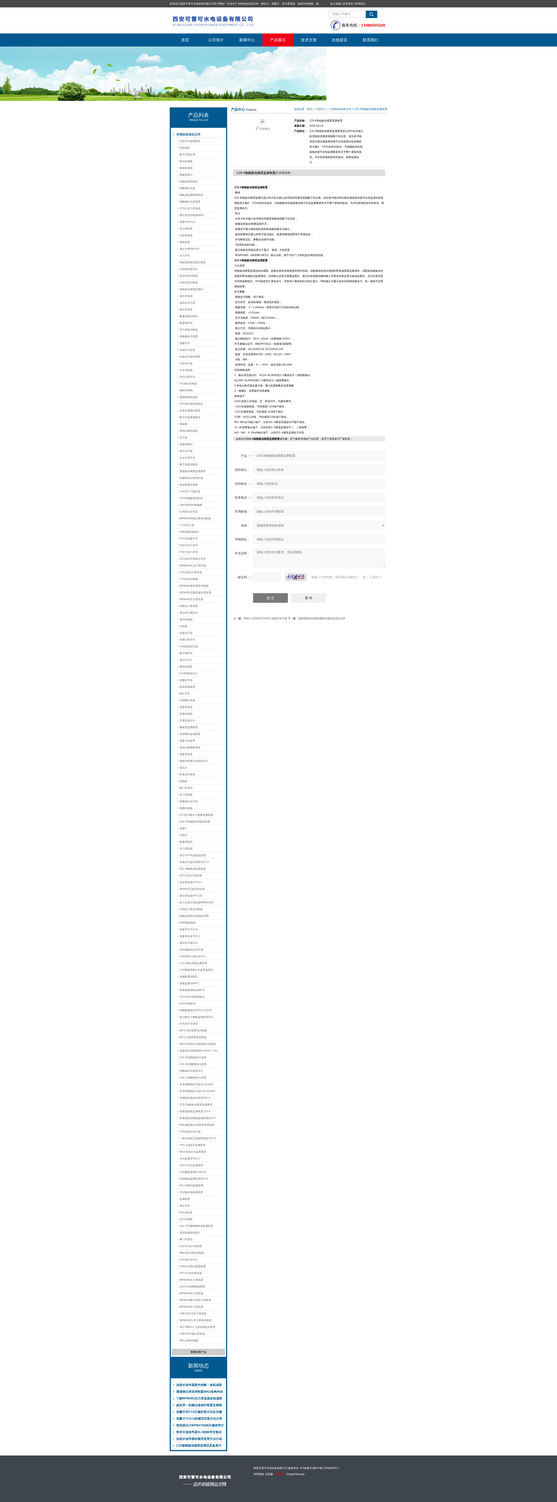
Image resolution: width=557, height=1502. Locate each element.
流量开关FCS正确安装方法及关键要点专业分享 (199, 1412)
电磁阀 (183, 424)
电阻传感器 (186, 808)
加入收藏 (335, 3)
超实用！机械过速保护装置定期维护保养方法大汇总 (199, 1406)
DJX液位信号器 (189, 511)
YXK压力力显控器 (190, 491)
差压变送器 (186, 296)
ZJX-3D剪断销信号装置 (193, 1064)
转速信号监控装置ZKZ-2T (194, 862)
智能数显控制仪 (189, 976)
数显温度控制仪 (189, 316)
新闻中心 (247, 40)
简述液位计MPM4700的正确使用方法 (200, 1426)
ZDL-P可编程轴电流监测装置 (196, 1225)
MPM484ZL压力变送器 (193, 565)
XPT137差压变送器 (191, 1273)
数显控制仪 (186, 841)
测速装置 (185, 242)
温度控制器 (186, 713)
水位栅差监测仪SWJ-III (193, 1172)
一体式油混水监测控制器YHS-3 (198, 1138)
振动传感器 (186, 161)
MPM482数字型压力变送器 (195, 1300)
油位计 (183, 767)
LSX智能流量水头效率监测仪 (196, 969)
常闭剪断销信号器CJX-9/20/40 (197, 1091)
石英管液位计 (187, 720)
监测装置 (185, 1199)
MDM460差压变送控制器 (194, 585)
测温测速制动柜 (189, 397)
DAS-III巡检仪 (188, 1003)
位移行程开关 (187, 639)
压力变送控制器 (189, 329)
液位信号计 (186, 659)
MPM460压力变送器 (191, 599)
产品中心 (320, 109)
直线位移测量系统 (190, 747)
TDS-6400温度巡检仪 (192, 996)
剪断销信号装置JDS (191, 1070)
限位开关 (185, 693)
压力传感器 (186, 1219)
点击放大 (265, 128)
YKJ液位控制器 (188, 383)
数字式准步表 (187, 154)
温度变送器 (186, 707)
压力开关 (185, 255)
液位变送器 (186, 309)
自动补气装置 (187, 349)
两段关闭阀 (186, 390)
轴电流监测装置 (189, 727)
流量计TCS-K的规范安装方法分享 (199, 1418)
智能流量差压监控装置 (193, 262)
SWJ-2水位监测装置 (191, 1165)
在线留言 (339, 40)
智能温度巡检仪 (189, 181)
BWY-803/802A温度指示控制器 (198, 1044)
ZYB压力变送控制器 (191, 909)
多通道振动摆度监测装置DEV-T (198, 1118)
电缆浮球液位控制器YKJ (194, 761)
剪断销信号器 (187, 188)
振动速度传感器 (189, 484)
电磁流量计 (186, 174)
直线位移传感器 (189, 430)
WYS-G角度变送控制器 (193, 1037)
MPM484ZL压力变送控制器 (195, 1320)
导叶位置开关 (187, 376)
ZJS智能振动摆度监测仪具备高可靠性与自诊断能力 (198, 1446)
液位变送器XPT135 (191, 895)
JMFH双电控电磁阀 (191, 504)
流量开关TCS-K (189, 929)
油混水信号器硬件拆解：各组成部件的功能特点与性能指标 (199, 1385)
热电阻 (183, 781)
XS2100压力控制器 (191, 1246)
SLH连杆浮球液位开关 (193, 558)
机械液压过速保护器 (191, 478)
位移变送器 (186, 235)
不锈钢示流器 (187, 700)
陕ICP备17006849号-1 (326, 1468)
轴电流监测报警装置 (191, 194)
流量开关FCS (187, 221)
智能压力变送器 (189, 606)
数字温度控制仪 (189, 464)
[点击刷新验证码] (296, 577)
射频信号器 (186, 680)
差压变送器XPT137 (191, 882)
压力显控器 (186, 228)
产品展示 (278, 40)
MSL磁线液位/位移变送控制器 (197, 1124)
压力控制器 (186, 794)
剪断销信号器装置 (190, 201)
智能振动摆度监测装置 (193, 471)
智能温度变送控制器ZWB (194, 916)
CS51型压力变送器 (191, 572)
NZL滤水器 (186, 1212)
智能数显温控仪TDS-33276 (195, 1010)
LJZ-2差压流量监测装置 (193, 963)
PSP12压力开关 (189, 545)
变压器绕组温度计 (190, 1232)
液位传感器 (186, 619)
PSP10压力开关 (189, 552)
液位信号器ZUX (189, 942)
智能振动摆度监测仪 (191, 289)
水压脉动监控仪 (189, 269)
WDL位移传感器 (189, 1340)
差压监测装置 (187, 686)
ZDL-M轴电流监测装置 (193, 868)
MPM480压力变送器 (191, 1293)
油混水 (183, 835)
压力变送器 (186, 848)
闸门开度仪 (186, 1239)
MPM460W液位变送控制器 (195, 518)
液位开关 (185, 1205)
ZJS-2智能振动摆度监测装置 (196, 1104)
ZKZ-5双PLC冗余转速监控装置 (197, 1327)
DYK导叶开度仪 (189, 1023)
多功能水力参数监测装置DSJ (196, 1017)
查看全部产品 (198, 1352)
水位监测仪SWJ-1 (190, 1158)
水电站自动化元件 (188, 134)
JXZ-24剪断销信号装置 (193, 1077)
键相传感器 (186, 168)
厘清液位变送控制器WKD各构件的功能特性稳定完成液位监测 (199, 1392)
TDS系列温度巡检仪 (191, 403)
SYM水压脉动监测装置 (193, 1266)
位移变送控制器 (189, 282)
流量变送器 (186, 754)
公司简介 (216, 40)
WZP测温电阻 (188, 922)
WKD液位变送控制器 (192, 1252)
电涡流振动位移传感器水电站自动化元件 (321, 618)
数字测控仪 (186, 653)
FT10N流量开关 (189, 538)
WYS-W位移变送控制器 (193, 1030)
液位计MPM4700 (190, 248)
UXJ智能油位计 (189, 673)
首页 (185, 40)
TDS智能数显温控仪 (191, 498)
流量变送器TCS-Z (190, 936)
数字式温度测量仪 (190, 417)
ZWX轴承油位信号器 (191, 949)
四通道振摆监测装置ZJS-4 (195, 1111)
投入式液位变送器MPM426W (196, 902)
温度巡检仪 (186, 444)
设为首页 (348, 3)
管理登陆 (258, 1474)
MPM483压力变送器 (191, 1306)
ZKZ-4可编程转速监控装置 (195, 821)
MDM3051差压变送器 (192, 889)
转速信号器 (186, 632)
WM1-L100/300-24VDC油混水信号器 (265, 618)
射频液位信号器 (189, 801)
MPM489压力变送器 (191, 1279)
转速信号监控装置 (190, 356)
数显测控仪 (186, 323)
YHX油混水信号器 (190, 1131)
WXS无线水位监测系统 (193, 1151)
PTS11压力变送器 (190, 208)
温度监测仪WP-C (190, 983)
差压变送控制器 (189, 275)
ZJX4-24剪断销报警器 (192, 1286)
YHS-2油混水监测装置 (193, 1145)
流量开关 (185, 343)
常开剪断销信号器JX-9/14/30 (196, 1084)
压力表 (183, 437)
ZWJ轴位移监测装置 (191, 1192)
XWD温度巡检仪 (189, 531)
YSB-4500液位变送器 (192, 1333)
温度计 (183, 828)
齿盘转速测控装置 (190, 410)
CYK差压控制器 (189, 579)
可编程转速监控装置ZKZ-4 (195, 1097)
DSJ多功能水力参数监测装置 (196, 814)
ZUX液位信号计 (189, 1259)
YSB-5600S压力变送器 (193, 1313)
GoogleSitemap (295, 1474)
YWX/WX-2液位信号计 (193, 956)
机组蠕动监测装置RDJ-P (194, 1178)
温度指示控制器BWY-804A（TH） (199, 1050)
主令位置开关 (187, 457)
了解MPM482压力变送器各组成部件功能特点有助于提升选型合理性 (199, 1399)
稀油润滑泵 (186, 666)
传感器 (183, 626)
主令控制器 (186, 370)
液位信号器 (186, 451)
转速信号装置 (187, 774)
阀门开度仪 (186, 787)
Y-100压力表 (187, 525)
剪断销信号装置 (189, 336)
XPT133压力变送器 (191, 875)
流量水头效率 (187, 740)
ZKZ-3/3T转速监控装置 (193, 855)
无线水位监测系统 (190, 141)
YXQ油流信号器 (189, 646)
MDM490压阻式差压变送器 (195, 592)
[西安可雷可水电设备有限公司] (235, 20)
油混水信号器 (187, 302)
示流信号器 (186, 363)
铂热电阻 (185, 147)
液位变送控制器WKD (192, 215)
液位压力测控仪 (189, 612)
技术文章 (309, 40)
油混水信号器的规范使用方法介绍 (199, 1438)
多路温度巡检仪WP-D (192, 990)
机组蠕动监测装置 (190, 734)
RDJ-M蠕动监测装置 (191, 1185)
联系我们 (360, 3)
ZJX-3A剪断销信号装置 (193, 1057)
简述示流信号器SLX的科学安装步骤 (199, 1432)
